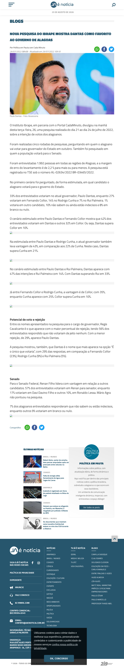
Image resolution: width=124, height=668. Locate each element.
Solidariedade (53, 621)
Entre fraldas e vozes (101, 573)
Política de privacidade (22, 572)
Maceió (50, 597)
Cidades (50, 562)
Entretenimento (54, 582)
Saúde (49, 617)
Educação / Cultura (55, 578)
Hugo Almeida (97, 577)
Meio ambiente (53, 601)
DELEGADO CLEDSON (99, 562)
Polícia (50, 609)
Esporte (50, 586)
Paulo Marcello (98, 599)
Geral (73, 554)
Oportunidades (53, 605)
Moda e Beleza (77, 558)
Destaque (51, 574)
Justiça (50, 593)
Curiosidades (53, 570)
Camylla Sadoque (99, 554)
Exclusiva (51, 590)
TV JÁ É (73, 562)
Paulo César (97, 595)
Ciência (50, 566)
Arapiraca (51, 554)
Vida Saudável (77, 566)
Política (50, 613)
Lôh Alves (95, 581)
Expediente (16, 580)
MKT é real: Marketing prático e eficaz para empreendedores (101, 588)
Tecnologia (52, 625)
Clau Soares (97, 558)
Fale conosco (22, 595)
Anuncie (19, 587)
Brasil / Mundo (53, 558)
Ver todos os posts (91, 507)
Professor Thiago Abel (101, 603)
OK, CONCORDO (59, 658)
